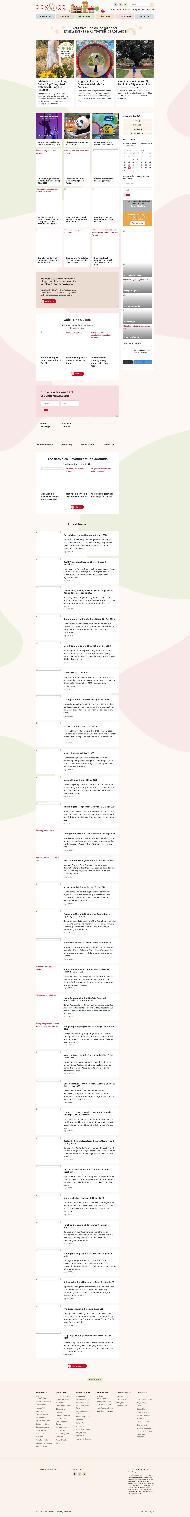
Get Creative (61, 1418)
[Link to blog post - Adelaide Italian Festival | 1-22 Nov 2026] (48, 1206)
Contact (127, 9)
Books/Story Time (63, 1406)
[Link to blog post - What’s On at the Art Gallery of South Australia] (48, 950)
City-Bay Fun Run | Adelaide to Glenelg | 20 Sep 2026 (87, 1337)
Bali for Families (42, 1446)
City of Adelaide (42, 1414)
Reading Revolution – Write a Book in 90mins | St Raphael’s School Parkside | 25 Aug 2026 (48, 220)
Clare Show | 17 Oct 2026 (76, 673)
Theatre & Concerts (144, 1428)
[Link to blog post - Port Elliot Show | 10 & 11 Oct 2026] (48, 734)
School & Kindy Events (145, 1431)
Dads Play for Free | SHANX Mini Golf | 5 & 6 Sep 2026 (90, 807)
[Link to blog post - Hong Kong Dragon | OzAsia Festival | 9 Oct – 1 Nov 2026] (48, 1034)
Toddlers (59, 1437)
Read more (49, 301)
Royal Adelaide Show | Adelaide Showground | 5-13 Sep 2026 (76, 219)
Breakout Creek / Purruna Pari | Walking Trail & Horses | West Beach (104, 261)
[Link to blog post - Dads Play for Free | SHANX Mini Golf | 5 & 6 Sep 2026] (48, 815)
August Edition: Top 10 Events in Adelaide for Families (91, 84)
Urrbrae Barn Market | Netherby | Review (104, 180)
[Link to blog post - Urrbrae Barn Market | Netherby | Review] (105, 162)
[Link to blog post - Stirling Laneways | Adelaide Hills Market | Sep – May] (48, 1261)
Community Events (144, 1399)
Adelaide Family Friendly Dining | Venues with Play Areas (99, 361)
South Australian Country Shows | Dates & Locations (85, 563)
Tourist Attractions (103, 1401)
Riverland (39, 1437)
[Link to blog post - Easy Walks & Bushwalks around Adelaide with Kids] (52, 479)
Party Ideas (121, 1399)
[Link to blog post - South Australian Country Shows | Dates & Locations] (48, 570)
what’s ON (145, 16)
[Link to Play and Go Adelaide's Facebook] (116, 5)
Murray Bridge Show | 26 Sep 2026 (80, 780)
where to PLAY (85, 16)
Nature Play (80, 1423)
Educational (60, 1409)
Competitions (138, 9)
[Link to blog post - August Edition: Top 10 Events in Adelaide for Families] (95, 59)
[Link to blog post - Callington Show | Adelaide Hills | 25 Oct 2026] (48, 707)
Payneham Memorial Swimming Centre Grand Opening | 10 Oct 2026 (87, 915)
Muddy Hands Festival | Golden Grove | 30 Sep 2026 (89, 833)
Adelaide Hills (41, 1405)
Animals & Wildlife (103, 1405)
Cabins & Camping (43, 1401)
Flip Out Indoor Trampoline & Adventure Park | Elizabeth (87, 1170)
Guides (58, 1443)
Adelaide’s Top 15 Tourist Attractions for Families (52, 360)
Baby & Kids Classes (64, 1396)
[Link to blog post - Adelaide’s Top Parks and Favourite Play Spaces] (77, 342)
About (119, 9)
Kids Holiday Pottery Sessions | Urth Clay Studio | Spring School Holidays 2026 (88, 591)
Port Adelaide (41, 1430)
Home (112, 9)
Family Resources (63, 1415)
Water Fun (80, 1436)
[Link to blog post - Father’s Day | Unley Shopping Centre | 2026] (48, 543)
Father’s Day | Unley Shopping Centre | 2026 (86, 535)
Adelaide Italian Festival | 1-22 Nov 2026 (84, 1198)
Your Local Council (83, 1439)
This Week (137, 125)
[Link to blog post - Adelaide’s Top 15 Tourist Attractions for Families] (52, 342)
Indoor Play (66, 444)
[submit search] (152, 5)
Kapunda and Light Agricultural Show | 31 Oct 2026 (89, 619)
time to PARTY (125, 16)
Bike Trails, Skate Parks (82, 1407)
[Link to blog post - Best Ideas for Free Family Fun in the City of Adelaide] (135, 59)
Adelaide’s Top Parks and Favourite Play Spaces (76, 360)
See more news (78, 1366)
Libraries (79, 1420)
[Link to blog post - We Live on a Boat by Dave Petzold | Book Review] (77, 162)
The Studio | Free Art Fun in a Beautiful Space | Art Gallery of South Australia (88, 1113)
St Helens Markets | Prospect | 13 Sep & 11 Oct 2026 (89, 1282)
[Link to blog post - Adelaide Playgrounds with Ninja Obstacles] (102, 479)
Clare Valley (40, 1411)
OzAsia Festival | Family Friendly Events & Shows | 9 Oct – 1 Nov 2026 (89, 1085)
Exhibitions (141, 1406)
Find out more (137, 223)
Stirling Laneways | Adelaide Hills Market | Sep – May (88, 1254)
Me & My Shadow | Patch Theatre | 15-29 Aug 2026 (49, 143)
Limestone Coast (42, 1427)
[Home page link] (70, 7)
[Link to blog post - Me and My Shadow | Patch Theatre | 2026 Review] (105, 201)
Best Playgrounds (83, 1402)
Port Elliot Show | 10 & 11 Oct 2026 (80, 726)
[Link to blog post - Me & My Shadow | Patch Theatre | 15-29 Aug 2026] (49, 126)
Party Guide (121, 1396)
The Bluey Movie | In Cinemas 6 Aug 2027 (84, 1309)
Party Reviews (122, 1402)
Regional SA (40, 1433)
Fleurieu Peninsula (43, 1421)
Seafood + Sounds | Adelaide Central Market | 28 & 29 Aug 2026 (89, 1142)
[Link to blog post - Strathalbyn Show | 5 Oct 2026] (48, 761)
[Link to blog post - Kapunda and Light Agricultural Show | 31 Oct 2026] (48, 627)
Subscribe (149, 9)
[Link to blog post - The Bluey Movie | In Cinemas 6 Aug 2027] (48, 1317)
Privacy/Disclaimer (64, 1512)
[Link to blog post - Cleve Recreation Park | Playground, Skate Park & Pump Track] (49, 242)
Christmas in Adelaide (142, 1435)
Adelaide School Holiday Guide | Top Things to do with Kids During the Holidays (52, 85)
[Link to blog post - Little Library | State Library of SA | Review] (105, 126)
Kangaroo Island (42, 1424)
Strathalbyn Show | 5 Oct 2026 (79, 753)
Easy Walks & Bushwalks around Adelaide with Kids (50, 496)
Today (137, 120)
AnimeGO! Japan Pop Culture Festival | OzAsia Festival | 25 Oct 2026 (87, 970)
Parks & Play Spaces (84, 1429)
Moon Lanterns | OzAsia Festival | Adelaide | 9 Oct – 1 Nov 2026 (89, 1056)
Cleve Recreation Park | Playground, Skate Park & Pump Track (48, 260)
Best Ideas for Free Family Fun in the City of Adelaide (134, 83)
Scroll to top (93, 1379)
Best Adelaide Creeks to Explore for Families (77, 495)
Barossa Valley (41, 1408)
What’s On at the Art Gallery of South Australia (87, 942)
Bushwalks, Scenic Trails (83, 1412)
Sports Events (142, 1425)
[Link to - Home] (45, 431)
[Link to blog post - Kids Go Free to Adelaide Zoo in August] (77, 126)
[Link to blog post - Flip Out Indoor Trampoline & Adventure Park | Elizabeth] (48, 1177)
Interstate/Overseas (44, 1443)
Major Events (87, 444)
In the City (141, 1409)
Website (144, 1512)
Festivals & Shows (144, 1412)
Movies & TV (141, 1418)
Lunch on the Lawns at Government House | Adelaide (85, 1226)
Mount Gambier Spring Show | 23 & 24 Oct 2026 (87, 646)
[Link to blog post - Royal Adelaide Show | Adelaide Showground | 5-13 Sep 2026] (77, 201)
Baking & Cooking (63, 1399)
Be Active (59, 1402)
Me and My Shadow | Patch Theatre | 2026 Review (103, 219)
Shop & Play (60, 1430)
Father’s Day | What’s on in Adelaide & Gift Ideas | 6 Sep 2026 (49, 181)
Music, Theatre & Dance (62, 1423)
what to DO (65, 16)
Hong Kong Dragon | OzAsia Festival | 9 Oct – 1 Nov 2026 (89, 1027)
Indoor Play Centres (84, 1416)
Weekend (137, 129)
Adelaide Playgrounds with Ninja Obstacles (102, 495)
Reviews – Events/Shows (101, 1397)
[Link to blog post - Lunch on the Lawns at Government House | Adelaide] (48, 1233)
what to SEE (105, 16)
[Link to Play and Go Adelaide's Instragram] (121, 5)
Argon (152, 1512)
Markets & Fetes (143, 1415)
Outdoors (80, 1426)
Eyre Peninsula (41, 1417)
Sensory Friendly (62, 1427)
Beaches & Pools (82, 1399)
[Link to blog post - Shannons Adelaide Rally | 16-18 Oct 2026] (48, 895)
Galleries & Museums (104, 1411)
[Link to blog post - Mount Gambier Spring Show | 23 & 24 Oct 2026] (48, 654)
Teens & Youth (61, 1440)
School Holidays (45, 444)
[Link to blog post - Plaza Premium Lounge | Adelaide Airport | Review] (48, 868)
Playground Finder (83, 1396)
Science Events (143, 1422)
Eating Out (109, 444)
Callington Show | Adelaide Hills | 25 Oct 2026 (86, 699)
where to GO (45, 16)
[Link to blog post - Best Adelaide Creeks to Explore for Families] (77, 479)
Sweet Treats (122, 1406)
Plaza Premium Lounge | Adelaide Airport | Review (89, 860)
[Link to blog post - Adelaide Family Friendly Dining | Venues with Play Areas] (102, 342)
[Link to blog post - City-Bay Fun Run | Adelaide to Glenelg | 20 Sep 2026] (48, 1344)
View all (78, 373)
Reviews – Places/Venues (41, 1397)
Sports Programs (62, 1433)
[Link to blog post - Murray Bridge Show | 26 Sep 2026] (48, 788)
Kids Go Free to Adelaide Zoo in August (77, 143)
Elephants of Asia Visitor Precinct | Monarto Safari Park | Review (77, 260)
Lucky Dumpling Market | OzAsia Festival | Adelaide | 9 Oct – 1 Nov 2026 (85, 999)
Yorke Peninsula (42, 1440)
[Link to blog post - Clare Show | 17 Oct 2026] (48, 681)
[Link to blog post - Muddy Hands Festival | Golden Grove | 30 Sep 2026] (48, 841)
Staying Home (81, 1432)
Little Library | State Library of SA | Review (103, 143)
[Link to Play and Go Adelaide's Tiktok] (126, 5)
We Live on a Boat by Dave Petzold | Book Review (75, 181)
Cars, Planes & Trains (104, 1408)
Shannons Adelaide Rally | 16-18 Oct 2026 (84, 887)
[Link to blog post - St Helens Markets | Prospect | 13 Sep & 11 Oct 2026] (48, 1290)
